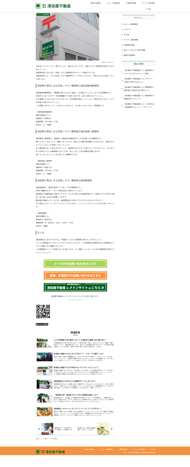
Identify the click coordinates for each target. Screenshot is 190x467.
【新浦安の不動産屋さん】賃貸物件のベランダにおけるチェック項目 (139, 72)
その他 (126, 34)
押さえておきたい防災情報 (134, 50)
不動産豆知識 (129, 45)
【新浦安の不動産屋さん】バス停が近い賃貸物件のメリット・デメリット (139, 105)
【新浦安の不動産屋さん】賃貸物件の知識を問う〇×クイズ (139, 97)
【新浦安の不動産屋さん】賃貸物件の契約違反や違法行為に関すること (139, 88)
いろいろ (127, 29)
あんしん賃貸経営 (131, 24)
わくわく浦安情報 (43, 324)
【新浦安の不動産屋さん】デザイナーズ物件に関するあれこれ (139, 80)
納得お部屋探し (130, 55)
